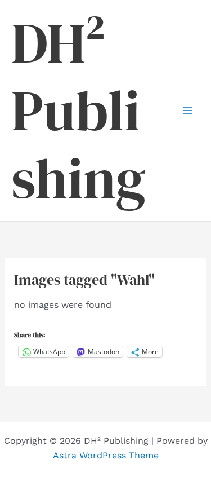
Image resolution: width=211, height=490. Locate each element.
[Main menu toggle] (187, 110)
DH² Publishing (78, 110)
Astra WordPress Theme (106, 455)
